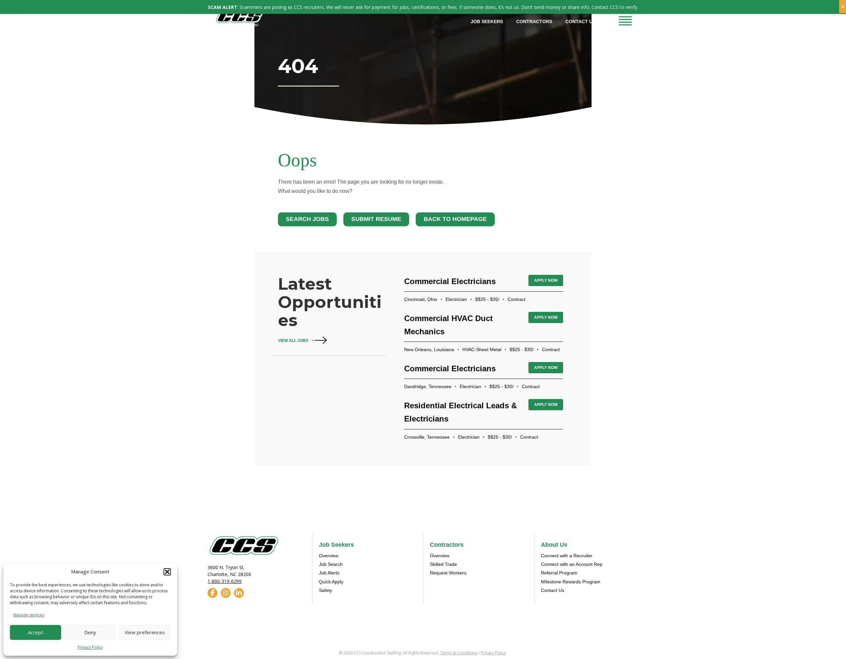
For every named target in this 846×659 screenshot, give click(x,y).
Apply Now (546, 280)
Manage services (28, 615)
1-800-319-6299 (225, 581)
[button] (167, 571)
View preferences (145, 632)
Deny (90, 632)
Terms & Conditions (459, 653)
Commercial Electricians (450, 281)
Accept (35, 632)
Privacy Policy (90, 647)
